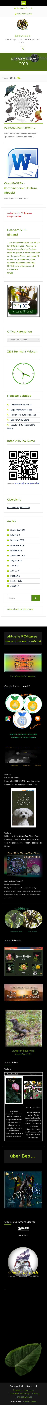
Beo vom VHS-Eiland (20, 420)
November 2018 (17, 545)
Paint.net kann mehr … (19, 127)
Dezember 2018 (17, 540)
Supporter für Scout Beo (21, 410)
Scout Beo (22, 36)
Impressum (29, 1390)
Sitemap (35, 1394)
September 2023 (17, 530)
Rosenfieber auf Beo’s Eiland (23, 415)
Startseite (17, 1390)
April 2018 (14, 571)
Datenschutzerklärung (19, 1394)
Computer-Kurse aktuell (21, 405)
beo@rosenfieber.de (25, 8)
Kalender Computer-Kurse (18, 507)
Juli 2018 (14, 565)
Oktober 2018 (16, 550)
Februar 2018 (16, 581)
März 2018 (15, 576)
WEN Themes (30, 1401)
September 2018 (17, 555)
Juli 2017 (14, 586)
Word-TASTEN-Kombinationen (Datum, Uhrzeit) (21, 188)
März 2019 (15, 535)
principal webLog (24, 1397)
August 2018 (16, 560)
